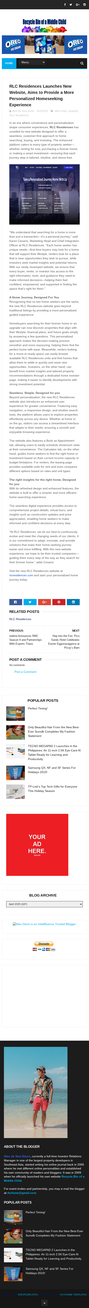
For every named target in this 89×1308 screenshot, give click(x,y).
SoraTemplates (28, 1294)
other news (60, 111)
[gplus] (78, 4)
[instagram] (84, 4)
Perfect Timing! (38, 708)
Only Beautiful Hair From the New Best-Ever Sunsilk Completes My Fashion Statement (53, 732)
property (73, 111)
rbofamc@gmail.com (21, 1192)
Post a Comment (25, 671)
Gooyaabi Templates (73, 1294)
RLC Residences (19, 115)
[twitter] (70, 4)
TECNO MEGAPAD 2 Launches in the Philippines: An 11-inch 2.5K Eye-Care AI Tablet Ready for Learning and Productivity (53, 1254)
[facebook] (65, 4)
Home (9, 63)
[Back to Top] (44, 1303)
